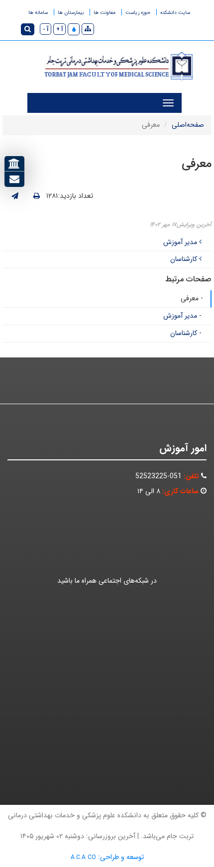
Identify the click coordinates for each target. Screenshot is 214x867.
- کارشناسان (186, 333)
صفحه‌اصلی (188, 124)
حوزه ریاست (137, 12)
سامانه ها (38, 12)
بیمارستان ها (71, 12)
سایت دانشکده (175, 12)
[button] (74, 29)
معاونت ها (104, 12)
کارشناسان (184, 259)
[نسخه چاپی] (36, 196)
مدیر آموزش (181, 242)
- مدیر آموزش (182, 315)
